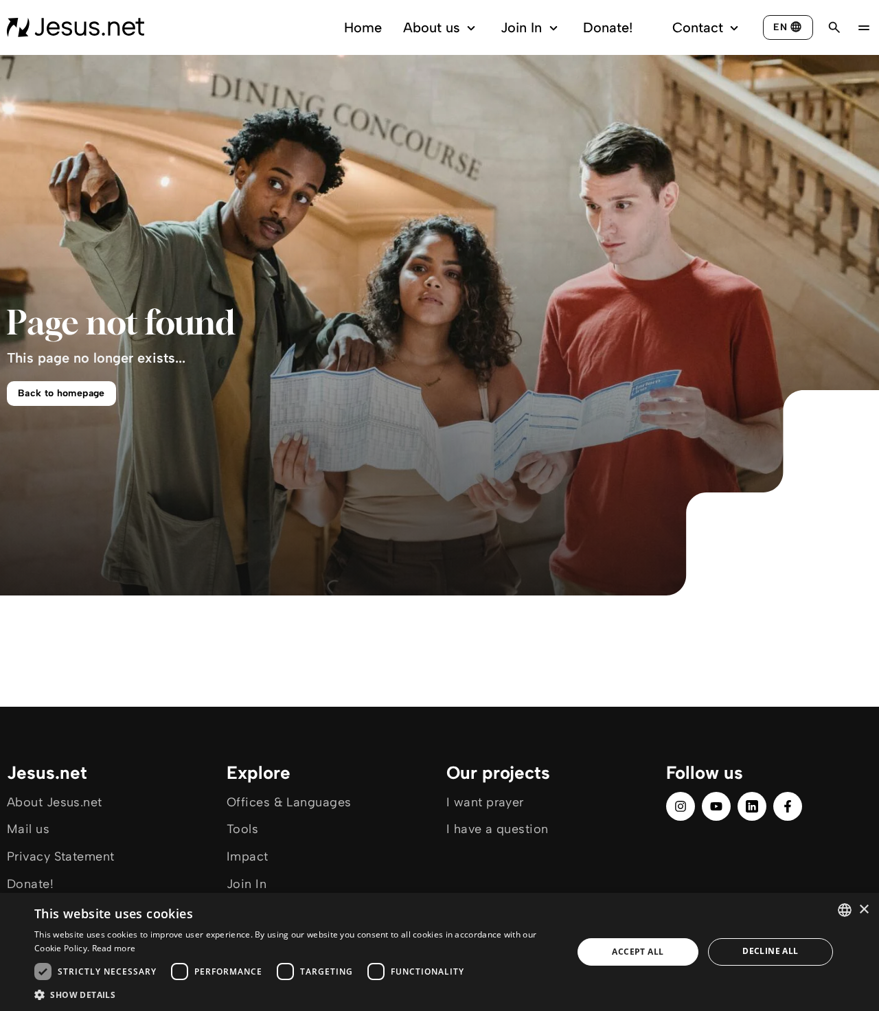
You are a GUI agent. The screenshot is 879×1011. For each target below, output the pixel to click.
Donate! (607, 27)
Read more (114, 948)
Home (363, 27)
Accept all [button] (637, 951)
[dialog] (439, 952)
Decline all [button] (770, 951)
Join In (521, 27)
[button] (295, 994)
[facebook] (787, 806)
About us (431, 27)
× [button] (863, 910)
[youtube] (716, 806)
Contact (697, 27)
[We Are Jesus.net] (75, 27)
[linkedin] (752, 806)
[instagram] (680, 806)
